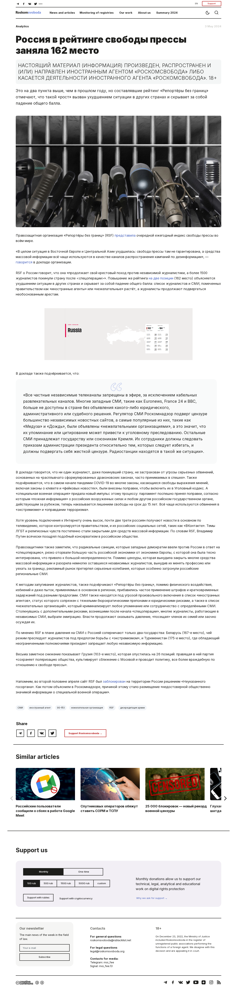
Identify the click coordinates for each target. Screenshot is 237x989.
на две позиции (161, 278)
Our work (125, 12)
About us (144, 12)
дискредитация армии (132, 707)
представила (125, 235)
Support (212, 3)
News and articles (62, 12)
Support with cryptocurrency (75, 898)
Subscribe (44, 956)
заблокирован (114, 681)
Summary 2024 (167, 12)
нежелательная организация (87, 707)
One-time (83, 871)
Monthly (43, 871)
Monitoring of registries (97, 12)
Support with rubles (38, 897)
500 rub (48, 883)
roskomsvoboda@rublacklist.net (110, 940)
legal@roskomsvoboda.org (107, 951)
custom (101, 883)
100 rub (31, 883)
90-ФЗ (61, 707)
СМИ (20, 707)
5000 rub (84, 883)
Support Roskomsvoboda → (85, 733)
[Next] (225, 798)
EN (196, 3)
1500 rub (66, 883)
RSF (111, 707)
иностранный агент (40, 707)
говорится (24, 262)
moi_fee (109, 962)
